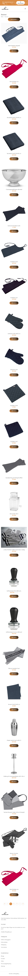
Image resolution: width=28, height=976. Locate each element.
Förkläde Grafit (14, 261)
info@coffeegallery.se (6, 932)
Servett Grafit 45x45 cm (14, 704)
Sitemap (3, 966)
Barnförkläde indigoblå (14, 45)
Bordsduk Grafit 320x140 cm (14, 153)
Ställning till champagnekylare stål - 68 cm (14, 776)
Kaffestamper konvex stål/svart (14, 632)
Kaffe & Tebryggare (6, 939)
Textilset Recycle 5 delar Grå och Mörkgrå (14, 812)
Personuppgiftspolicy (6, 963)
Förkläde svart (14, 297)
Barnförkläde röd (14, 81)
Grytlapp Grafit (14, 405)
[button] (20, 904)
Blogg (2, 956)
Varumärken (4, 947)
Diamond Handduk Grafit (14, 225)
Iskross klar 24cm (14, 513)
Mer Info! (14, 51)
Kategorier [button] (14, 19)
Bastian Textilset (14, 853)
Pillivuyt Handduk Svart (14, 668)
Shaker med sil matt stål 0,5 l (14, 740)
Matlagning (3, 944)
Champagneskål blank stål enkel (14, 189)
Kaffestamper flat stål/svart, (14, 591)
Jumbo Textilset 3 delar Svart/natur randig (14, 549)
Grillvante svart (14, 369)
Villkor (2, 961)
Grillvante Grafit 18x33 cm (14, 333)
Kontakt (3, 958)
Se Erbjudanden (21, 3)
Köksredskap (4, 942)
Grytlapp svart (14, 441)
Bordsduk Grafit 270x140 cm (14, 117)
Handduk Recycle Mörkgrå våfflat (14, 477)
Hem (2, 16)
